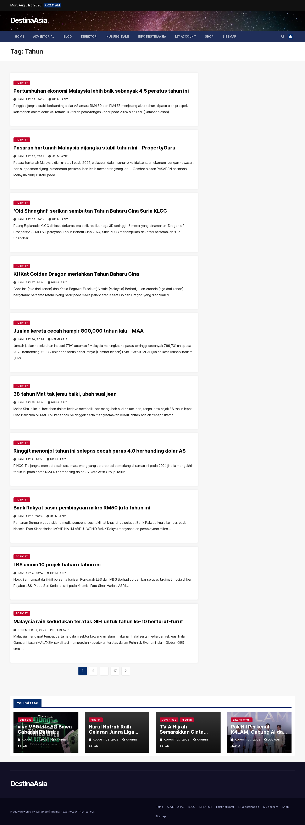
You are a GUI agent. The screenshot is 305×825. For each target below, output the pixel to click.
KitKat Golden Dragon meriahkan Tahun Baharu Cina (76, 274)
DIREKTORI (89, 36)
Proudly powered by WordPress (29, 811)
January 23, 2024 (31, 156)
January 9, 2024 (31, 459)
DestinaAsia (28, 20)
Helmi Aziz (60, 99)
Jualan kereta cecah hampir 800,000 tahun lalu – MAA (78, 331)
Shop (209, 36)
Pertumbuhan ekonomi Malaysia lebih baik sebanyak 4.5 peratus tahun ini (101, 91)
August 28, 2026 (106, 739)
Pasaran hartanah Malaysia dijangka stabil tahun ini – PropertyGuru (94, 148)
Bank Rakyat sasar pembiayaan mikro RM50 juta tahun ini (81, 508)
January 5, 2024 (31, 516)
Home (19, 36)
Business (25, 719)
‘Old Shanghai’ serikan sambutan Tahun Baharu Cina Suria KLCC (90, 211)
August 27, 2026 (177, 739)
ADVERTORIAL (43, 36)
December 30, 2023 (32, 630)
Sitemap (229, 36)
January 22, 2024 (32, 219)
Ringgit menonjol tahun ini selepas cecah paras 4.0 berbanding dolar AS (99, 451)
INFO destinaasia (152, 36)
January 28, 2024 (32, 99)
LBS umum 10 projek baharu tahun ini (57, 565)
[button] (282, 36)
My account (185, 36)
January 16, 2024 (31, 339)
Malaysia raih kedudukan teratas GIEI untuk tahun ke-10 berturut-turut (98, 621)
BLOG (67, 36)
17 (115, 671)
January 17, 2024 (31, 282)
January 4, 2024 (31, 573)
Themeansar (86, 811)
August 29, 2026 (35, 739)
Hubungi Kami (117, 36)
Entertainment (242, 719)
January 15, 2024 (31, 402)
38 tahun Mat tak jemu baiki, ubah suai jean (65, 394)
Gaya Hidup (169, 719)
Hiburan (96, 719)
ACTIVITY (22, 82)
